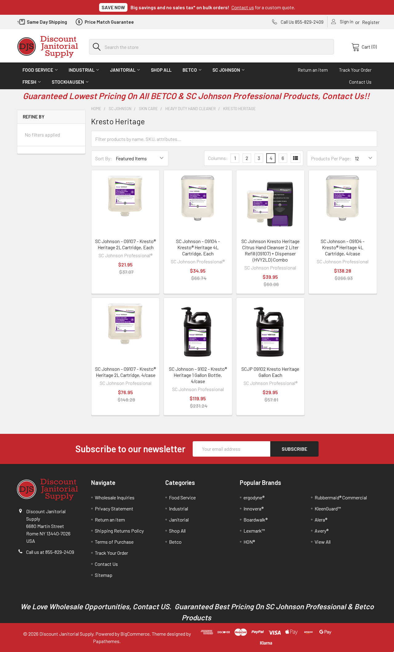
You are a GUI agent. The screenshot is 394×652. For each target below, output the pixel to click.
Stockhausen (68, 82)
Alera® (321, 519)
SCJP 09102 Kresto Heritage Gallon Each (270, 372)
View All (323, 542)
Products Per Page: (331, 158)
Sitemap (103, 575)
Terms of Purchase (114, 542)
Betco (190, 70)
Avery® (321, 531)
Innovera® (253, 508)
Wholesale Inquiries (115, 497)
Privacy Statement (114, 508)
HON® (249, 542)
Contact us (242, 7)
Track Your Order (355, 70)
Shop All (161, 70)
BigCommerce (135, 634)
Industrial (81, 70)
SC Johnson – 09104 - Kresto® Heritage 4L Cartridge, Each (198, 247)
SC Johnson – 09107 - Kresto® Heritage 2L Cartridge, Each (125, 244)
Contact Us (360, 82)
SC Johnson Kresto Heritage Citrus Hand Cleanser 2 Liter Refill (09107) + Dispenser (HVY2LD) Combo (270, 250)
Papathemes (106, 641)
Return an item (313, 70)
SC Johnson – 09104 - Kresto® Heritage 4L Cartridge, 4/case (342, 247)
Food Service (37, 70)
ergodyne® (253, 497)
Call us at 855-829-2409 (50, 552)
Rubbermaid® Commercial (341, 497)
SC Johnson (226, 70)
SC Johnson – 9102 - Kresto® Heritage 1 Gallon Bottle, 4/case (198, 375)
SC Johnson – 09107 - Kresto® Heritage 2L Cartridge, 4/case (125, 372)
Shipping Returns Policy (119, 531)
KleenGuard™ (328, 508)
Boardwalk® (255, 519)
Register (371, 22)
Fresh (29, 82)
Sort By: (103, 158)
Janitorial (122, 70)
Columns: (218, 158)
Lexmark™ (254, 531)
